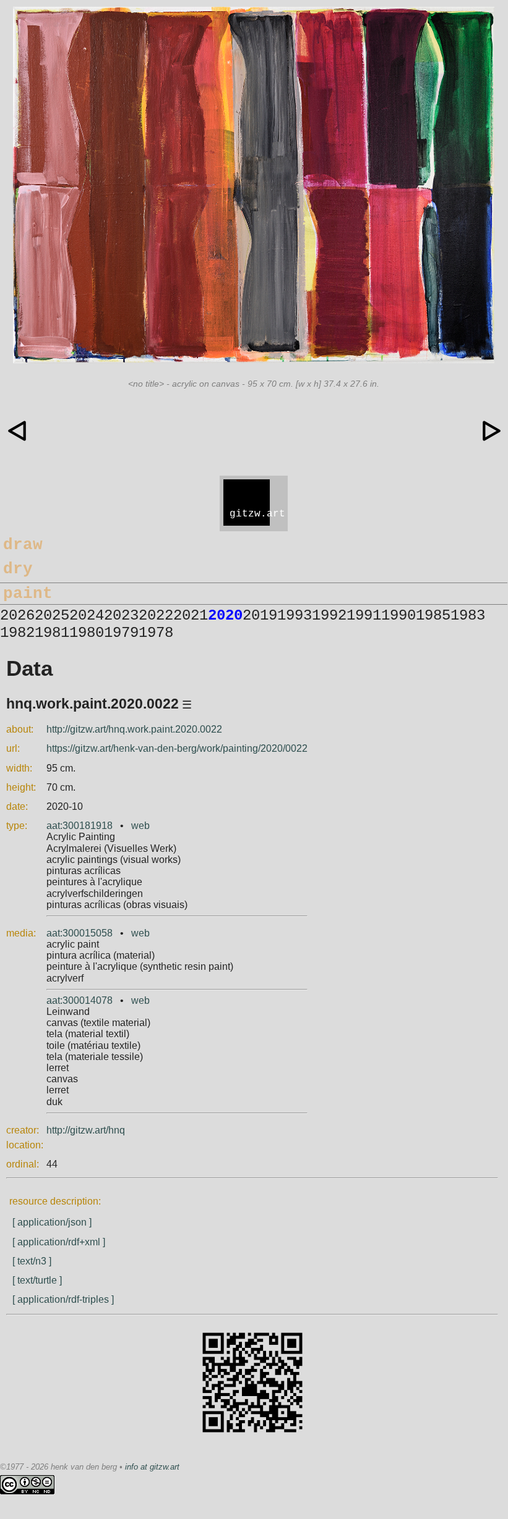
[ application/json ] (52, 1222)
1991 (364, 615)
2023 (121, 615)
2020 (225, 615)
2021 (190, 615)
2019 (260, 615)
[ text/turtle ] (37, 1280)
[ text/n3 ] (31, 1261)
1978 (156, 633)
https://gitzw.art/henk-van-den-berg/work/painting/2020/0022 (177, 748)
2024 (86, 615)
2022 (156, 615)
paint (28, 593)
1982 (17, 633)
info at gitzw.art (152, 1466)
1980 (86, 633)
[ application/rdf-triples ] (63, 1299)
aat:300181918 (79, 825)
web (140, 825)
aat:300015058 (79, 933)
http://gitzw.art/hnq (85, 1130)
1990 (398, 615)
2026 (17, 615)
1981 (52, 633)
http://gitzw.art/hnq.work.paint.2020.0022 (134, 729)
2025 (52, 615)
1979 (121, 633)
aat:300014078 (79, 1000)
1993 (294, 615)
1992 (329, 615)
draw (23, 545)
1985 (433, 615)
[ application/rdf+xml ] (58, 1242)
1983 (467, 615)
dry (18, 569)
